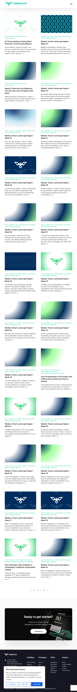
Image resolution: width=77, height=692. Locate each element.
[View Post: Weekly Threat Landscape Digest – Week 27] (56, 212)
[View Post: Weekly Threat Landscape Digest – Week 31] (56, 118)
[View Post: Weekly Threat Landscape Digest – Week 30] (20, 165)
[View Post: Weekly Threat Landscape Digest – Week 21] (20, 406)
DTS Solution (40, 688)
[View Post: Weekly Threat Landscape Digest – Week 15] (56, 547)
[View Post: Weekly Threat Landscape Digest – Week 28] (20, 212)
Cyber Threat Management (49, 373)
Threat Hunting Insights (48, 38)
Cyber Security (9, 38)
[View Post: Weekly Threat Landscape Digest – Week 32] (20, 118)
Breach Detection (20, 36)
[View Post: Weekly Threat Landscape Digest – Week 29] (56, 165)
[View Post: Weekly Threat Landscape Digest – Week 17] (20, 500)
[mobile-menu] (70, 4)
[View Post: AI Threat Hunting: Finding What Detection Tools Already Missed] (20, 24)
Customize (12, 684)
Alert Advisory (9, 36)
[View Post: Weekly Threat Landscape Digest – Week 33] (56, 71)
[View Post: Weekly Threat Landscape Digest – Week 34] (56, 24)
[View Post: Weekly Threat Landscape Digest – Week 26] (20, 261)
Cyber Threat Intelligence (62, 36)
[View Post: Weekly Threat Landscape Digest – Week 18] (56, 453)
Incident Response (10, 561)
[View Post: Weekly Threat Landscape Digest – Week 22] (20, 357)
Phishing (61, 373)
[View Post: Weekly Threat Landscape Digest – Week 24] (20, 310)
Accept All (37, 684)
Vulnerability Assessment (25, 561)
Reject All (25, 684)
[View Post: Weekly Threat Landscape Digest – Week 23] (56, 310)
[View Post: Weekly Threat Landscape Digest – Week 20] (56, 406)
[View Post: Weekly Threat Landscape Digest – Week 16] (56, 500)
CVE (52, 36)
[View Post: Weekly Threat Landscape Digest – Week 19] (20, 453)
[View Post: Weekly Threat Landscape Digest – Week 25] (56, 261)
